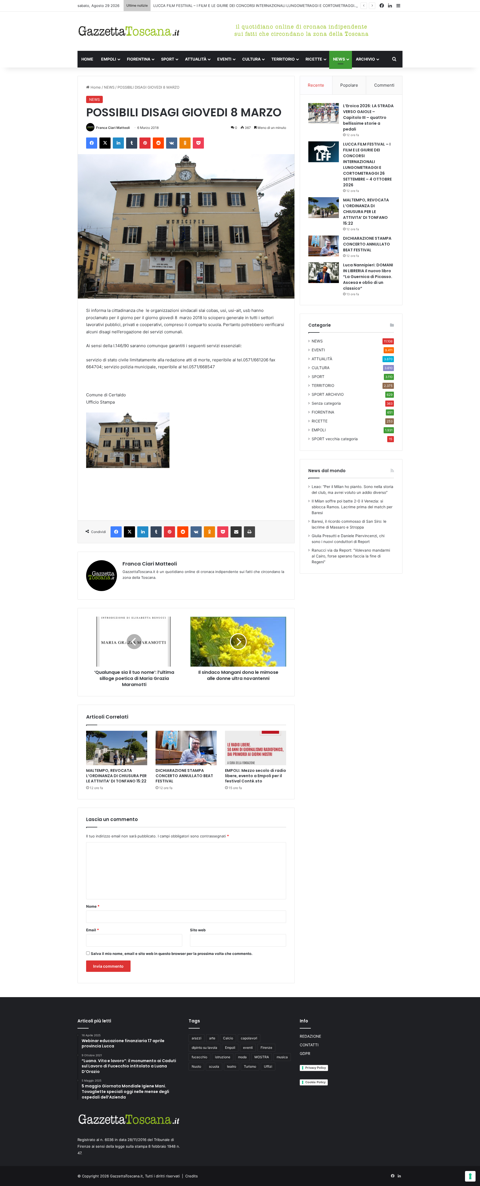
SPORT (167, 59)
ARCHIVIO (365, 59)
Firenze (266, 1047)
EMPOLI (108, 59)
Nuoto (196, 1066)
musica (282, 1057)
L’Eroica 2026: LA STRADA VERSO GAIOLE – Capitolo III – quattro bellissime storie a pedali (368, 117)
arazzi (196, 1038)
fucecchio (199, 1057)
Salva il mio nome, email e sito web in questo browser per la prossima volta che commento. (171, 953)
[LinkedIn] (118, 143)
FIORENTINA (138, 59)
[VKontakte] (171, 143)
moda (242, 1057)
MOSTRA (261, 1057)
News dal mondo (327, 471)
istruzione (222, 1057)
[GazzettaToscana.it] (129, 31)
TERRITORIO (283, 59)
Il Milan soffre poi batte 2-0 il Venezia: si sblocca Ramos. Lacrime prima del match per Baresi (352, 507)
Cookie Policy (315, 1082)
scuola (214, 1066)
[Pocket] (198, 143)
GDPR (305, 1053)
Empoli (230, 1047)
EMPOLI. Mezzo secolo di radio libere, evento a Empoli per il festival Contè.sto (255, 776)
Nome (92, 906)
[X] (105, 143)
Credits (191, 1176)
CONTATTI (309, 1045)
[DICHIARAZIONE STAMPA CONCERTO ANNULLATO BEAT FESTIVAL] (186, 748)
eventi (248, 1047)
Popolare (349, 85)
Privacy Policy (315, 1068)
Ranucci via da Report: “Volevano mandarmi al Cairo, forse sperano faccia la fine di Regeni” (351, 556)
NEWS (339, 59)
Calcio (228, 1038)
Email (92, 930)
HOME (87, 59)
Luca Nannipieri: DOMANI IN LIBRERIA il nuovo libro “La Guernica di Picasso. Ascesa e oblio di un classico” (368, 276)
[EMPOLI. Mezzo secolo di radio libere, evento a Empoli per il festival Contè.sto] (255, 748)
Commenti (384, 85)
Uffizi (268, 1066)
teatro (231, 1066)
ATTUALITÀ (195, 59)
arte (212, 1038)
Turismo (250, 1066)
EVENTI (224, 59)
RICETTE (314, 59)
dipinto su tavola (204, 1047)
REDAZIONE (310, 1036)
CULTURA (251, 59)
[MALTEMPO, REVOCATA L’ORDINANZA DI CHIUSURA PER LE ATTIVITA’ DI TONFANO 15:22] (116, 748)
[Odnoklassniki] (185, 143)
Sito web (198, 930)
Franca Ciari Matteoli (113, 128)
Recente (316, 85)
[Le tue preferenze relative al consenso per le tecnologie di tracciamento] (470, 1176)
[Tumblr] (131, 143)
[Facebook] (91, 143)
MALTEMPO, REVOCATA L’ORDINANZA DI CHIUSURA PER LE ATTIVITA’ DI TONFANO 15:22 (116, 776)
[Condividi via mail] (236, 531)
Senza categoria (326, 403)
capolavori (249, 1038)
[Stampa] (249, 531)
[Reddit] (158, 143)
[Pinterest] (145, 143)
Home (95, 87)
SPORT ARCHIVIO (328, 394)
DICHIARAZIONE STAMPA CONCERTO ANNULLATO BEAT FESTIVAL (184, 776)
